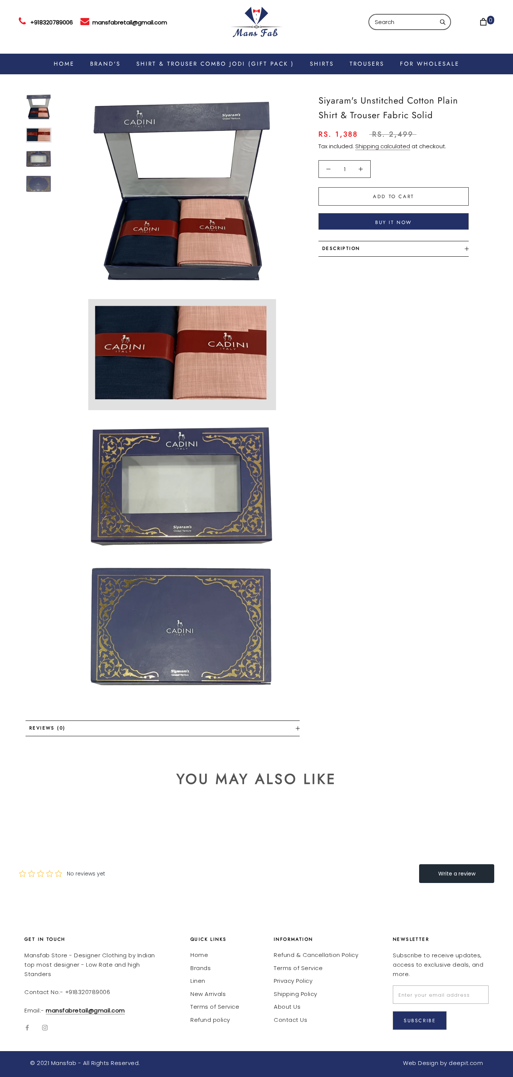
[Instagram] (45, 1027)
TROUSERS (367, 64)
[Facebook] (27, 1027)
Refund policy (210, 1020)
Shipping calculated (382, 146)
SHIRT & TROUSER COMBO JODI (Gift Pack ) (215, 64)
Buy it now (393, 222)
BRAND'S (105, 64)
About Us (287, 1007)
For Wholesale (429, 64)
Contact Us (290, 1020)
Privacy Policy (293, 981)
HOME (64, 64)
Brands (200, 968)
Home (199, 955)
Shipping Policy (295, 994)
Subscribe (420, 1020)
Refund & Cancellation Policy (316, 955)
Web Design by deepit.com (443, 1063)
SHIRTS (322, 64)
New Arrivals (208, 994)
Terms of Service (214, 1007)
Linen (197, 981)
